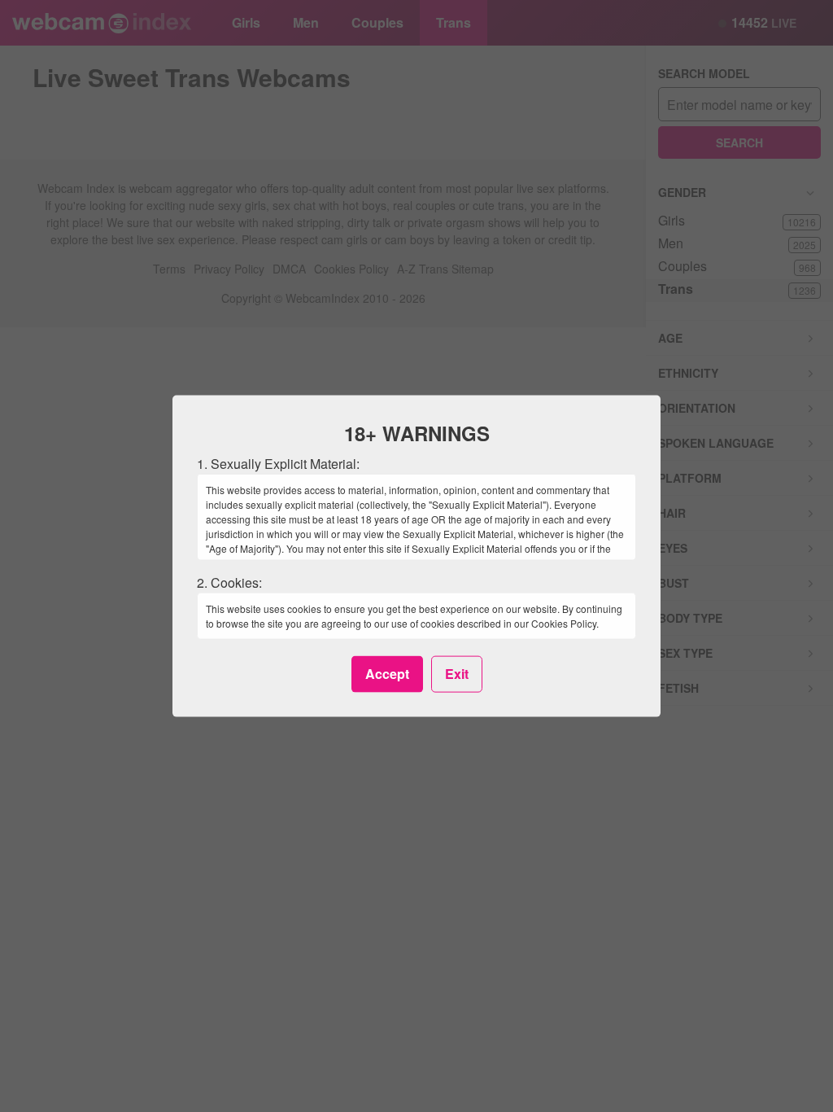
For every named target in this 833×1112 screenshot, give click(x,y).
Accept (387, 673)
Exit (457, 673)
